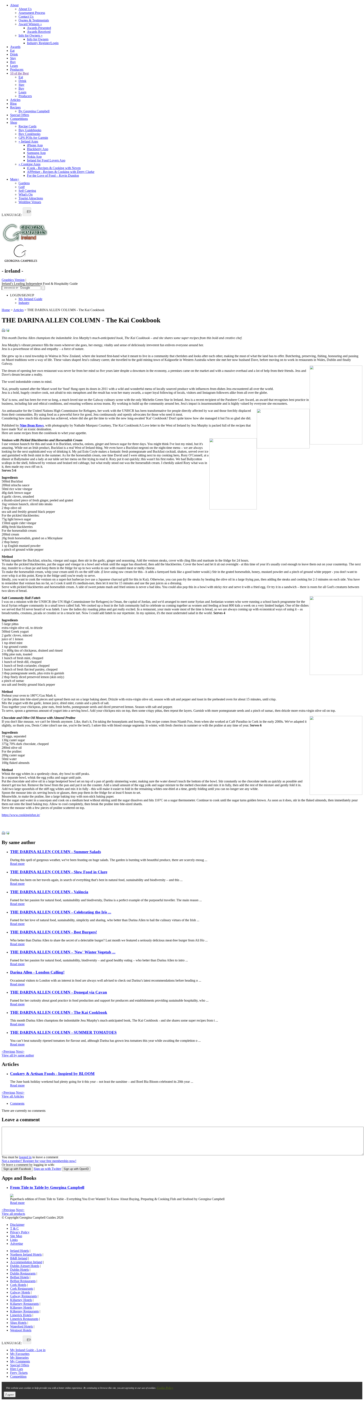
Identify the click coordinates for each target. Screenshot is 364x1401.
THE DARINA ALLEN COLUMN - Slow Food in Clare (58, 872)
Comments (17, 1103)
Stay (13, 58)
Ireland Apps (28, 141)
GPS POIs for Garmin (33, 137)
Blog (13, 103)
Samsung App (36, 153)
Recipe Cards (27, 126)
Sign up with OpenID (76, 1168)
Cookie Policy (165, 1388)
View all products (13, 1213)
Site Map (16, 1236)
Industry (24, 303)
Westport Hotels (20, 1330)
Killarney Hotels (21, 1300)
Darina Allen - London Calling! (37, 972)
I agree (9, 1394)
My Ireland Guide (30, 299)
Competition (18, 1376)
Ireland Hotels (19, 1251)
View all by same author (18, 1055)
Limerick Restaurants (24, 1319)
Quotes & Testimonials (34, 20)
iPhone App (35, 145)
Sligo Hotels (18, 1322)
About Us (25, 9)
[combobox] (27, 211)
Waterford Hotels (21, 1326)
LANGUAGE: (12, 215)
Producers (16, 69)
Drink (14, 54)
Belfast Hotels (19, 1277)
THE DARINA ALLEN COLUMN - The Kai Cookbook (58, 1012)
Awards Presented (39, 28)
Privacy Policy (19, 1232)
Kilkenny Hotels (21, 1307)
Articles (15, 100)
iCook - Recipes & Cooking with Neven (54, 168)
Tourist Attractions (31, 198)
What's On (26, 194)
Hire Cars (16, 1369)
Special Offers (19, 115)
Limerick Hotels (21, 1315)
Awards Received (39, 31)
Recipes (15, 107)
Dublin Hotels (19, 1269)
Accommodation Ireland (26, 1262)
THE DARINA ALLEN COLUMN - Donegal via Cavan (58, 992)
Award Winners (30, 24)
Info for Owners (31, 35)
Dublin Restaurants (23, 1273)
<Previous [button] (8, 1051)
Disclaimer (17, 1224)
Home (6, 310)
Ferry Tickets (19, 1372)
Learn (14, 66)
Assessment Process (32, 13)
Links (14, 1240)
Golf (22, 187)
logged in (25, 1157)
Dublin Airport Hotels (24, 1266)
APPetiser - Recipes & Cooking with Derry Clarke (60, 172)
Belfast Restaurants (23, 1281)
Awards (15, 47)
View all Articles (13, 1096)
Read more (17, 864)
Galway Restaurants (23, 1296)
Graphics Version (13, 280)
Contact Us (26, 16)
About (14, 5)
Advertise (16, 1243)
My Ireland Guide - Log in (28, 1350)
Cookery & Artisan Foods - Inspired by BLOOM (52, 1073)
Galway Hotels (20, 1292)
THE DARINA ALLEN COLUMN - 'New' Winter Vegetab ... (62, 952)
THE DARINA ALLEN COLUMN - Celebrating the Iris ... (60, 912)
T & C (14, 1228)
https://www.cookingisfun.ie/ (21, 815)
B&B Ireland (18, 1258)
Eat (12, 50)
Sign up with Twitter (47, 1168)
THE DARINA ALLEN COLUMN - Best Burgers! (53, 932)
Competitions (19, 119)
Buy (13, 62)
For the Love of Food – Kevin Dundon (53, 175)
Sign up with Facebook (17, 1168)
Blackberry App (37, 149)
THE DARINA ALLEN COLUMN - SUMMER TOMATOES (63, 1032)
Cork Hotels (18, 1285)
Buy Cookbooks (29, 134)
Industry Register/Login (43, 43)
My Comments (20, 1361)
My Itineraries (19, 1357)
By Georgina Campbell (34, 111)
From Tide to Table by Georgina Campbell (47, 1187)
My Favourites (19, 1354)
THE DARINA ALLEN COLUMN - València (49, 892)
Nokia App (34, 156)
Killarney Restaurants (24, 1304)
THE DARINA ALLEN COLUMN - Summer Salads (55, 852)
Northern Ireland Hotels (26, 1254)
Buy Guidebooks (30, 130)
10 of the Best (19, 73)
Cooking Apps (29, 164)
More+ (14, 179)
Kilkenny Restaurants (24, 1311)
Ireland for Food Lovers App (46, 160)
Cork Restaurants (21, 1288)
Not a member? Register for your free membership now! (39, 1161)
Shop (13, 122)
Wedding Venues (30, 202)
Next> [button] (20, 1051)
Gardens (24, 183)
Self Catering (27, 190)
